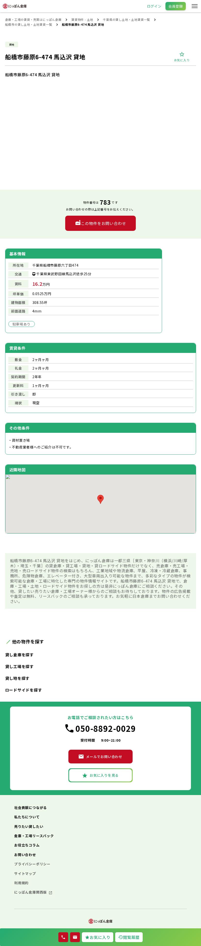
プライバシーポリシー (32, 863)
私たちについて (27, 816)
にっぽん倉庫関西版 (31, 892)
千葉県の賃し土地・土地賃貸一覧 (126, 19)
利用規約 (21, 882)
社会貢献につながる (30, 807)
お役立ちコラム (27, 845)
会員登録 (175, 6)
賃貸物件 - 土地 (82, 19)
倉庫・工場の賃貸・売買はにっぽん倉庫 (33, 19)
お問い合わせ (25, 854)
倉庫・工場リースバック (34, 835)
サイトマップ (25, 873)
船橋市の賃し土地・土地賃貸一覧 (28, 24)
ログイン (154, 6)
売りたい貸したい (28, 826)
